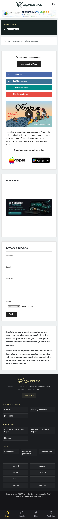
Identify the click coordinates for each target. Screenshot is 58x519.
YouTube (42, 472)
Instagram (42, 466)
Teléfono (15, 485)
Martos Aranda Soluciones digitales (30, 497)
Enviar (12, 314)
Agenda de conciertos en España (14, 430)
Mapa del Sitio (46, 451)
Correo (42, 479)
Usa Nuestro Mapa (29, 64)
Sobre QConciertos (39, 410)
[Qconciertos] (29, 4)
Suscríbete (29, 395)
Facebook (15, 466)
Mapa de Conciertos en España (40, 430)
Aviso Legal (9, 451)
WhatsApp (42, 485)
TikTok (15, 472)
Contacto (8, 410)
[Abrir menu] (4, 4)
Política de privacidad (26, 452)
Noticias (7, 438)
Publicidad (8, 416)
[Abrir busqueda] (53, 4)
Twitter (15, 479)
